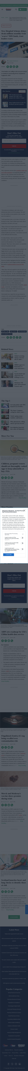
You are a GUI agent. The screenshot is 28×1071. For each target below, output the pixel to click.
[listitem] (14, 534)
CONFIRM (9, 554)
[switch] (22, 538)
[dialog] (14, 535)
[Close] (24, 510)
